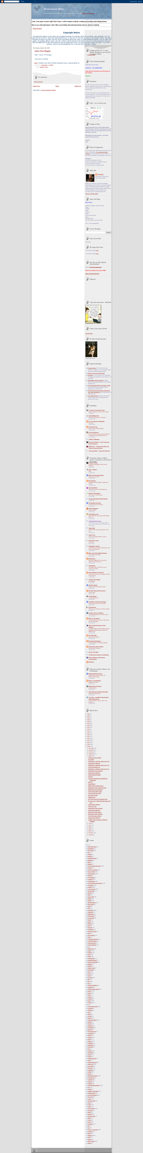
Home (57, 86)
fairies (89, 921)
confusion (90, 879)
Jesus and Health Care (94, 767)
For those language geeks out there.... (98, 536)
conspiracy (91, 885)
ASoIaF (90, 854)
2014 (88, 736)
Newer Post (36, 86)
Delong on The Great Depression (96, 373)
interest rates (91, 968)
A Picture (90, 776)
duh (89, 908)
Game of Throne (92, 931)
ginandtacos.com (93, 514)
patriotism (90, 1025)
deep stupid (91, 896)
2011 (88, 742)
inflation (90, 964)
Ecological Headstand (95, 641)
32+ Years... (92, 542)
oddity (89, 1014)
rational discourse (92, 1062)
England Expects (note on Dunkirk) (97, 603)
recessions (91, 1066)
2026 (88, 714)
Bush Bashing (91, 784)
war (89, 1127)
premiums (90, 1047)
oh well (89, 1016)
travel (89, 1122)
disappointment (92, 902)
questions (90, 1052)
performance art (92, 1031)
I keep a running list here (92, 273)
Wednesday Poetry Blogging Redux (97, 787)
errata (89, 919)
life (88, 979)
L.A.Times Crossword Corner (97, 410)
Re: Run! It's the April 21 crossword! (97, 417)
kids (89, 975)
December (91, 748)
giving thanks (91, 935)
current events (91, 889)
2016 (88, 733)
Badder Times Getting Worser (95, 785)
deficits (89, 898)
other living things (92, 1020)
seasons (90, 1083)
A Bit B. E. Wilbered (94, 439)
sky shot (90, 1097)
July (90, 823)
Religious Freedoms (93, 682)
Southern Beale (93, 585)
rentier (89, 1074)
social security (91, 1100)
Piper (90, 471)
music (46, 67)
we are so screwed (93, 1129)
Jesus (89, 973)
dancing (90, 893)
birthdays (90, 860)
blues (89, 862)
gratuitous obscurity (93, 939)
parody (89, 1023)
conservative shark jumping (95, 883)
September (91, 753)
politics (89, 1041)
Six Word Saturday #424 (94, 693)
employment (91, 916)
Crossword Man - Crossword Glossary (99, 451)
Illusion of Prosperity (94, 493)
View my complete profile (91, 193)
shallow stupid (91, 1093)
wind (89, 1137)
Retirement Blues (54, 9)
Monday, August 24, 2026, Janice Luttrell (98, 411)
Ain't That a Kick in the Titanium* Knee (97, 799)
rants (89, 1060)
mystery (90, 1002)
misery (89, 991)
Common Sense (92, 368)
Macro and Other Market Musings (98, 553)
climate (89, 875)
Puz (89, 1049)
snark (89, 1099)
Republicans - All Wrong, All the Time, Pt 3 (98, 761)
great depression (92, 941)
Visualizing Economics (95, 521)
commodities (91, 877)
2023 (88, 719)
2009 (88, 746)
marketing (90, 987)
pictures (90, 1037)
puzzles (90, 1050)
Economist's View (94, 540)
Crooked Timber (93, 462)
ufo (89, 1125)
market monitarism (92, 985)
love (89, 981)
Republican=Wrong (93, 1075)
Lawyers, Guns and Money (96, 613)
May (90, 827)
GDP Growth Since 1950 (94, 793)
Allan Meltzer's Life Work (94, 554)
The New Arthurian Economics (97, 590)
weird (89, 1133)
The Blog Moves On (93, 597)
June (90, 825)
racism (89, 1056)
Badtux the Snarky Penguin (96, 475)
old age (90, 1018)
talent (89, 1112)
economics (90, 910)
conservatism (91, 881)
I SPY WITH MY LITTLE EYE (96, 572)
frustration (90, 929)
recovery (90, 1068)
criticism (90, 887)
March (90, 830)
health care (91, 948)
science (90, 1081)
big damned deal (92, 858)
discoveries (91, 904)
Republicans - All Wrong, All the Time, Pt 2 (98, 765)
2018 (88, 729)
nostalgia (90, 1008)
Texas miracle (91, 1116)
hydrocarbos (91, 958)
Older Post (78, 86)
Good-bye (91, 423)
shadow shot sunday (93, 1091)
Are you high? (92, 592)
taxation (90, 1114)
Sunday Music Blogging (94, 763)
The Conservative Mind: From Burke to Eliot (99, 385)
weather (90, 1131)
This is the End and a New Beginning (98, 489)
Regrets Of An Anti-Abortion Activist (97, 586)
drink (89, 906)
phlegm (90, 1035)
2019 (88, 727)
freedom (42, 67)
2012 (88, 740)
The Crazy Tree (92, 806)
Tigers (89, 1120)
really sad (90, 1064)
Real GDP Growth (92, 795)
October (91, 752)
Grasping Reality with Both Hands (98, 499)
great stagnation (92, 944)
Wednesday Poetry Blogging (95, 771)
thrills (89, 1118)
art (88, 852)
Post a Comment (38, 81)
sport (89, 1102)
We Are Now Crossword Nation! (96, 428)
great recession (92, 943)
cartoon (90, 867)
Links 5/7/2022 (92, 510)
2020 (88, 725)
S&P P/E (90, 782)
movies (90, 997)
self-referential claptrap (94, 1085)
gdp (89, 933)
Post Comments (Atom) (48, 90)
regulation (90, 1070)
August (90, 755)
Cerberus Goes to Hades (94, 757)
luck (89, 983)
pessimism (90, 1033)
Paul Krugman (93, 596)
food (89, 925)
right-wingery (91, 1077)
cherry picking (91, 871)
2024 (88, 717)
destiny (90, 900)
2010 (88, 744)
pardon (89, 1022)
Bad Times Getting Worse (94, 812)
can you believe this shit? (94, 866)
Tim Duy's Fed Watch (94, 579)
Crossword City (93, 427)
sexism (90, 1089)
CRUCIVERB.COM (94, 416)
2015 (88, 734)
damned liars (91, 891)
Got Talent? (91, 759)
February (91, 832)
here (97, 250)
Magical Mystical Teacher (95, 673)
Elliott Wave (91, 914)
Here (35, 63)
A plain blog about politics (96, 646)
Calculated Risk (93, 487)
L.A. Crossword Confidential (96, 421)
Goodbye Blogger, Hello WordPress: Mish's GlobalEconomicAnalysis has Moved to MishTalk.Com (99, 630)
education (90, 912)
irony (89, 971)
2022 (88, 721)
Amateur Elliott (91, 54)
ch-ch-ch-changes (92, 869)
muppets (90, 998)
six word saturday (92, 1095)
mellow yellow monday (93, 989)
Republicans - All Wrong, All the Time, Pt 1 (98, 769)
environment (91, 918)
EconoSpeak (92, 481)
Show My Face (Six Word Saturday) (98, 692)
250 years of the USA (94, 476)
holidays (90, 952)
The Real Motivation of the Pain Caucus (98, 614)
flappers (90, 923)
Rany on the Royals (94, 618)
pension (90, 1029)
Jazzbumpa (100, 174)
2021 (88, 723)
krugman (90, 977)
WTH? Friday (91, 1141)
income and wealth (92, 962)
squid (89, 1106)
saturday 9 (90, 1079)
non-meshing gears (93, 1006)
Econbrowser (92, 607)
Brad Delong (37, 28)
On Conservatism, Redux (94, 816)
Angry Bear (92, 528)
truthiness (90, 1124)
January (91, 834)
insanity (90, 966)
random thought (92, 1058)
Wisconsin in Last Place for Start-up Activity (99, 608)
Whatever (90, 1135)
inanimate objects (92, 960)
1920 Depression (92, 846)
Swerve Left (92, 535)
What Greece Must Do (94, 637)
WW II (89, 1143)
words (89, 1139)
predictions (90, 1045)
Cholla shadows (92, 687)
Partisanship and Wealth (94, 774)
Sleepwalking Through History (95, 380)
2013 (88, 738)
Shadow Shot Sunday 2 (95, 686)
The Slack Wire (93, 635)
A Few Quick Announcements (96, 504)
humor (89, 956)
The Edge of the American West (97, 602)
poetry (89, 1039)
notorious (90, 1010)
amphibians (91, 848)
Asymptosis (92, 565)
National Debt (91, 797)
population (90, 1043)
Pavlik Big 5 (91, 1027)
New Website (92, 581)
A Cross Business (94, 432)
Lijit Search (88, 241)
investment (90, 970)
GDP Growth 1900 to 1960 (95, 791)
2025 (88, 716)
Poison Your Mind (93, 652)
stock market (91, 1108)
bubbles (90, 864)
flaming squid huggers (88, 13)
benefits (90, 856)
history (89, 950)
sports (89, 1104)
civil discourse (91, 873)
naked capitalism (93, 508)
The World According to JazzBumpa (99, 655)
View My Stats (89, 333)
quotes (89, 1054)
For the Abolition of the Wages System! (98, 642)
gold (89, 937)
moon (89, 995)
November (91, 750)
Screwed (90, 375)
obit (89, 1012)
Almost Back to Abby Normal (95, 494)
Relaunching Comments (94, 648)
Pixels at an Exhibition (95, 680)
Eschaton (91, 662)
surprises (90, 1110)
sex (89, 1087)
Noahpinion (92, 558)
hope (89, 954)
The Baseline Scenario (95, 503)
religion (89, 1072)
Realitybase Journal (94, 546)
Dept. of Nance (93, 469)
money (89, 993)
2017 (88, 731)
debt (89, 894)
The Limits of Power (93, 395)
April (90, 829)
